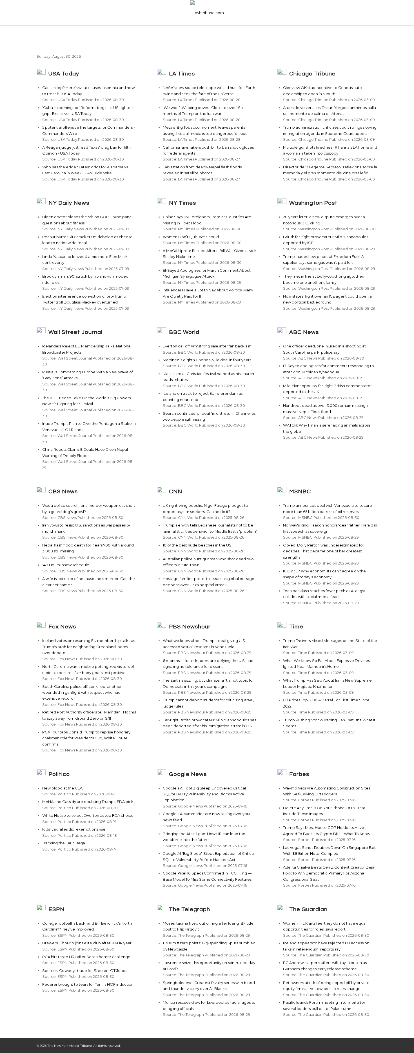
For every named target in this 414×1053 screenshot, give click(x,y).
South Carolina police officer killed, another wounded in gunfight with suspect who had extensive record (82, 692)
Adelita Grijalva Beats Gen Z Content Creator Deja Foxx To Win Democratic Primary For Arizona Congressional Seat (328, 873)
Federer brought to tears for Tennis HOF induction (87, 984)
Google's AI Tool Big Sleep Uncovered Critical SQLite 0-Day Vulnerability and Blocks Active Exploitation (204, 794)
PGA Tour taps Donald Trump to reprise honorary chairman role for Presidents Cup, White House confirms (86, 738)
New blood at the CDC (63, 788)
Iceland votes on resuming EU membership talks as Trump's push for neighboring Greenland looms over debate (88, 646)
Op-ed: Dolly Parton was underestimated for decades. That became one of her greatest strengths (323, 551)
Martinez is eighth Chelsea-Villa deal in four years (207, 360)
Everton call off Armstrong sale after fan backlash (207, 346)
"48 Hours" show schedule (65, 565)
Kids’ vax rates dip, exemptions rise (73, 829)
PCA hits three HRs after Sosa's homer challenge (86, 956)
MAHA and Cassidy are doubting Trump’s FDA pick (87, 801)
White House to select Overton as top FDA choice (87, 815)
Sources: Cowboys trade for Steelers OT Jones (84, 970)
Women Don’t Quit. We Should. (191, 237)
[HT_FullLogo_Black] (207, 12)
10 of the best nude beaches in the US (197, 545)
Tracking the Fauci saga (63, 843)
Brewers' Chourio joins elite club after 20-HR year (87, 943)
